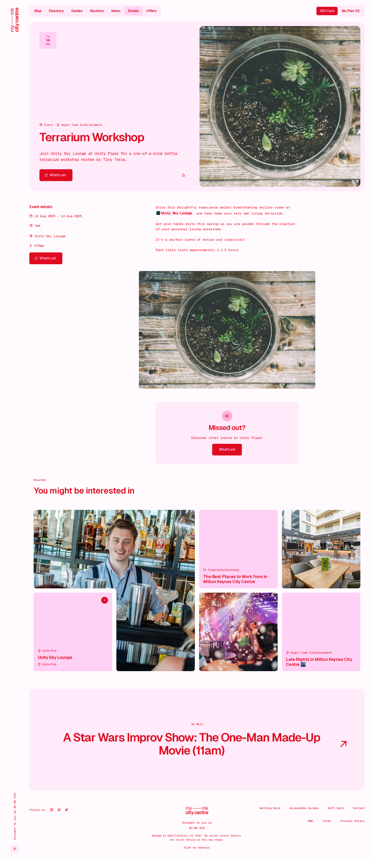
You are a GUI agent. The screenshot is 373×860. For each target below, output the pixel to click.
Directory (56, 11)
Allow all (328, 816)
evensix (204, 847)
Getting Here (270, 808)
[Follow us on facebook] (59, 809)
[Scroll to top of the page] (14, 849)
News (116, 11)
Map (37, 11)
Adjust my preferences (328, 843)
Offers (151, 11)
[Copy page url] (184, 175)
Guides (77, 11)
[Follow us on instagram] (51, 809)
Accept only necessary (328, 830)
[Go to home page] (14, 19)
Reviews (97, 11)
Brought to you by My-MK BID (15, 816)
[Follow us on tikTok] (66, 809)
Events (133, 11)
